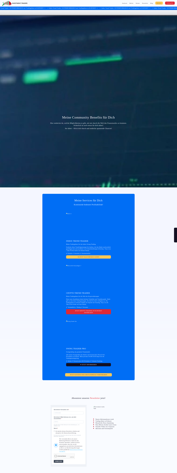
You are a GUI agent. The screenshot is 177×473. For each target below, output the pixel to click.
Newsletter (145, 3)
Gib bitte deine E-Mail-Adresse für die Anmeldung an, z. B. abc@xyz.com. (67, 425)
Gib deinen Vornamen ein (61, 409)
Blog (151, 3)
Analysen (124, 3)
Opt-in (55, 428)
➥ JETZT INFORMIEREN (88, 364)
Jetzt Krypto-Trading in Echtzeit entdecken (88, 311)
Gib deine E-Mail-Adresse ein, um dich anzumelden (65, 418)
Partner (138, 3)
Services (159, 3)
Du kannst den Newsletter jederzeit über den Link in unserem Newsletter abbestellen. (67, 436)
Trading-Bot (170, 3)
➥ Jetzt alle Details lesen (88, 257)
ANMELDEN (58, 461)
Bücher (131, 3)
